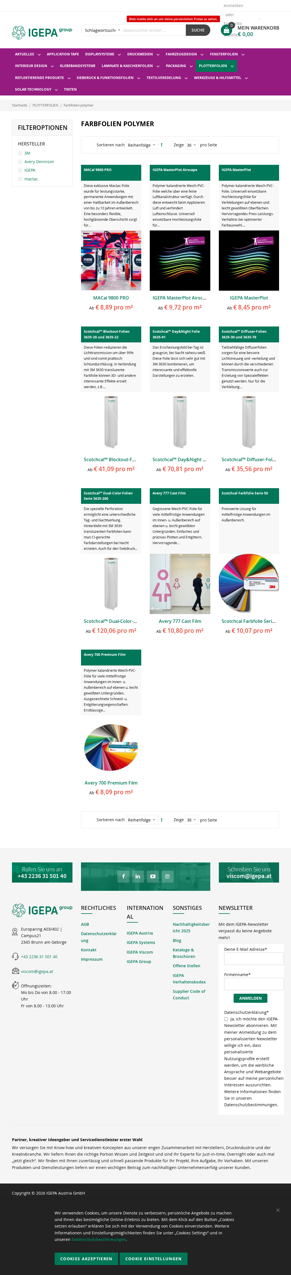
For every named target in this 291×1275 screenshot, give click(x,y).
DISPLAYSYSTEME (99, 54)
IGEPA (29, 170)
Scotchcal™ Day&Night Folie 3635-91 (192, 459)
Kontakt (89, 949)
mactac (31, 179)
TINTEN (70, 89)
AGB (85, 924)
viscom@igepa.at (37, 971)
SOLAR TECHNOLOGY (33, 89)
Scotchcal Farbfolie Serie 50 (251, 621)
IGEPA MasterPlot (249, 298)
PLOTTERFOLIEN (213, 65)
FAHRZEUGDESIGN (181, 54)
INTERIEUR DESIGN (31, 65)
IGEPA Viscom (140, 952)
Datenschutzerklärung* (246, 1012)
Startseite (20, 105)
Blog (177, 940)
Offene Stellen (186, 965)
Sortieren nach (111, 144)
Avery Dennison (39, 161)
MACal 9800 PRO (111, 298)
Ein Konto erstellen (233, 25)
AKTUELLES (24, 54)
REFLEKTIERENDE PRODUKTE (39, 77)
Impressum (92, 959)
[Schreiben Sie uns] (249, 872)
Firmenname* (237, 974)
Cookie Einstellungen (153, 1258)
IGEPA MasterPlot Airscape (182, 298)
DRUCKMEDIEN (140, 54)
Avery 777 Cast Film (180, 621)
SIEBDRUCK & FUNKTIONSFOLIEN (105, 77)
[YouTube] (153, 877)
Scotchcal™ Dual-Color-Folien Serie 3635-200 (131, 621)
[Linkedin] (138, 877)
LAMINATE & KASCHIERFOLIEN (127, 65)
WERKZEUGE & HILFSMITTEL (217, 77)
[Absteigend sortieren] (161, 145)
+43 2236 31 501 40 (39, 956)
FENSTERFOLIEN (224, 54)
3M (27, 153)
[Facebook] (123, 877)
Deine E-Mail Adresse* (245, 949)
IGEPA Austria (140, 933)
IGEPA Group (139, 961)
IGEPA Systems (141, 942)
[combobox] (133, 30)
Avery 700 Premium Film (111, 783)
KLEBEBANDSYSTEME (77, 65)
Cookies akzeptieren (86, 1258)
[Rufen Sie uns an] (42, 872)
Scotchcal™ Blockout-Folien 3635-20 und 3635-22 (136, 459)
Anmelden (233, 5)
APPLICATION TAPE (63, 54)
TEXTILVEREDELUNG (164, 77)
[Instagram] (168, 877)
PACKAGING (176, 65)
